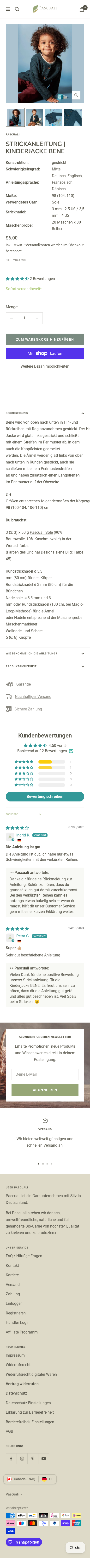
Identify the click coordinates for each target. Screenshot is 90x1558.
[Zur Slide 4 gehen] (51, 1164)
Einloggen (14, 1303)
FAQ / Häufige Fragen (24, 1256)
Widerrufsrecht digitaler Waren (31, 1374)
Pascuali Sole (41, 532)
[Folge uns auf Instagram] (22, 1458)
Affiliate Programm (22, 1332)
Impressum (15, 1355)
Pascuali (13, 134)
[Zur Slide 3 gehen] (47, 1164)
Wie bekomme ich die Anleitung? (31, 653)
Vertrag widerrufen (22, 1384)
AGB (9, 1431)
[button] (18, 278)
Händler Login (18, 1322)
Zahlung (13, 1294)
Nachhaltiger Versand (33, 696)
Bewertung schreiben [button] (45, 796)
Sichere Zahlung (28, 709)
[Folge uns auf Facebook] (11, 1458)
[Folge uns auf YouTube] (43, 1458)
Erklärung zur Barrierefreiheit (30, 1412)
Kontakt (12, 1265)
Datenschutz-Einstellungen (28, 1403)
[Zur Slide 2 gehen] (43, 1164)
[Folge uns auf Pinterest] (32, 1458)
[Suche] (17, 9)
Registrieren (16, 1313)
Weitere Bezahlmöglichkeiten (45, 366)
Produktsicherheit (21, 666)
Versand (13, 1284)
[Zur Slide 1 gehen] (38, 1164)
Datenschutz (16, 1393)
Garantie (23, 684)
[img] (17, 828)
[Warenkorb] (81, 9)
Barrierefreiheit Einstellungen (30, 1422)
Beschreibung (17, 413)
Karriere (12, 1275)
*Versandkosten (37, 245)
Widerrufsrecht (18, 1364)
